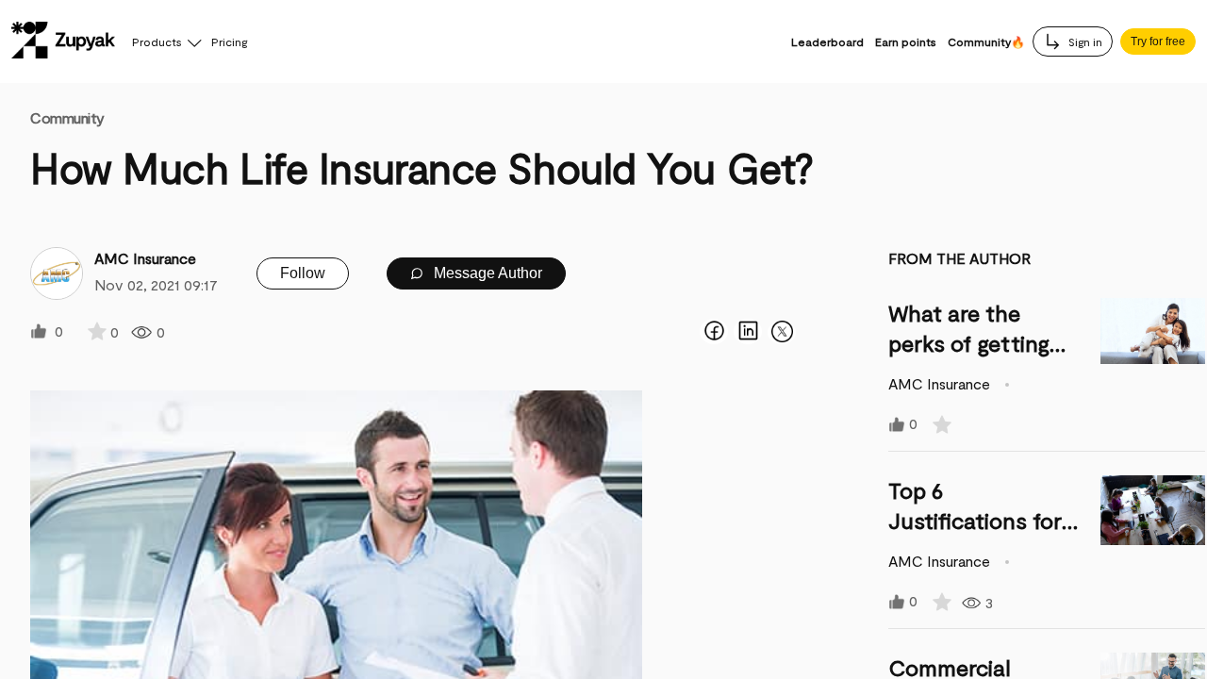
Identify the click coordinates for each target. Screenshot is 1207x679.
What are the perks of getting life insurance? (969, 343)
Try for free (1158, 41)
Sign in (1084, 41)
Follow (302, 273)
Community (67, 117)
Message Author (486, 273)
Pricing (229, 41)
